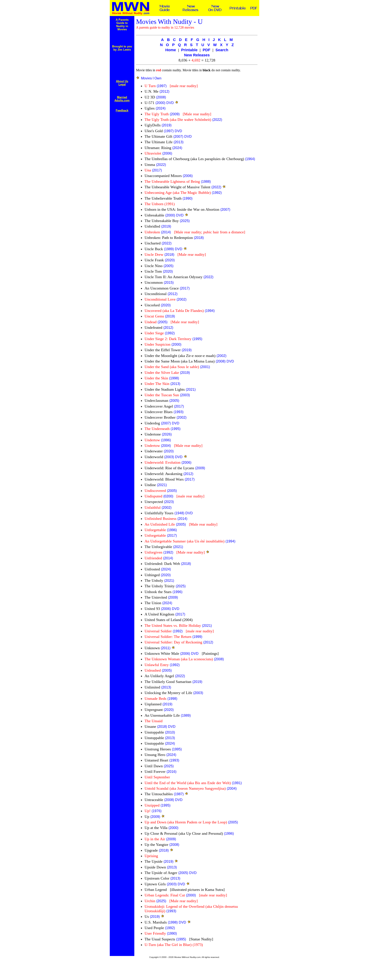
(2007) (178, 136)
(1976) (156, 811)
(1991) (237, 783)
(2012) (164, 91)
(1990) (187, 198)
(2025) (185, 221)
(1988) (206, 181)
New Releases (197, 55)
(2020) (170, 260)
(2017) (157, 170)
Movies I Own (151, 78)
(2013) (178, 142)
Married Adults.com (122, 99)
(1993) (178, 412)
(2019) (166, 125)
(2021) (191, 389)
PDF (206, 50)
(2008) (161, 97)
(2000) (160, 103)
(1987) (179, 794)
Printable (189, 50)
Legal (122, 84)
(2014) (166, 232)
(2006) (167, 153)
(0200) (168, 496)
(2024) (160, 108)
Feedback (122, 110)
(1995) (197, 339)
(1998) (174, 378)
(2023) (169, 502)
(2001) (205, 367)
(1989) (169, 249)
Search (221, 50)
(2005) (168, 266)
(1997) (162, 86)
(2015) (169, 282)
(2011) (165, 648)
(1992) (217, 192)
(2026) (167, 434)
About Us (122, 81)
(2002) (181, 299)
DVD (170, 103)
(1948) (179, 513)
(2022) (217, 119)
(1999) (197, 637)
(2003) (185, 395)
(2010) (170, 732)
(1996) (166, 440)
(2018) (199, 238)
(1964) (250, 159)
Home (170, 50)
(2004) (166, 445)
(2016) (171, 771)
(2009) (175, 114)
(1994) (210, 311)
